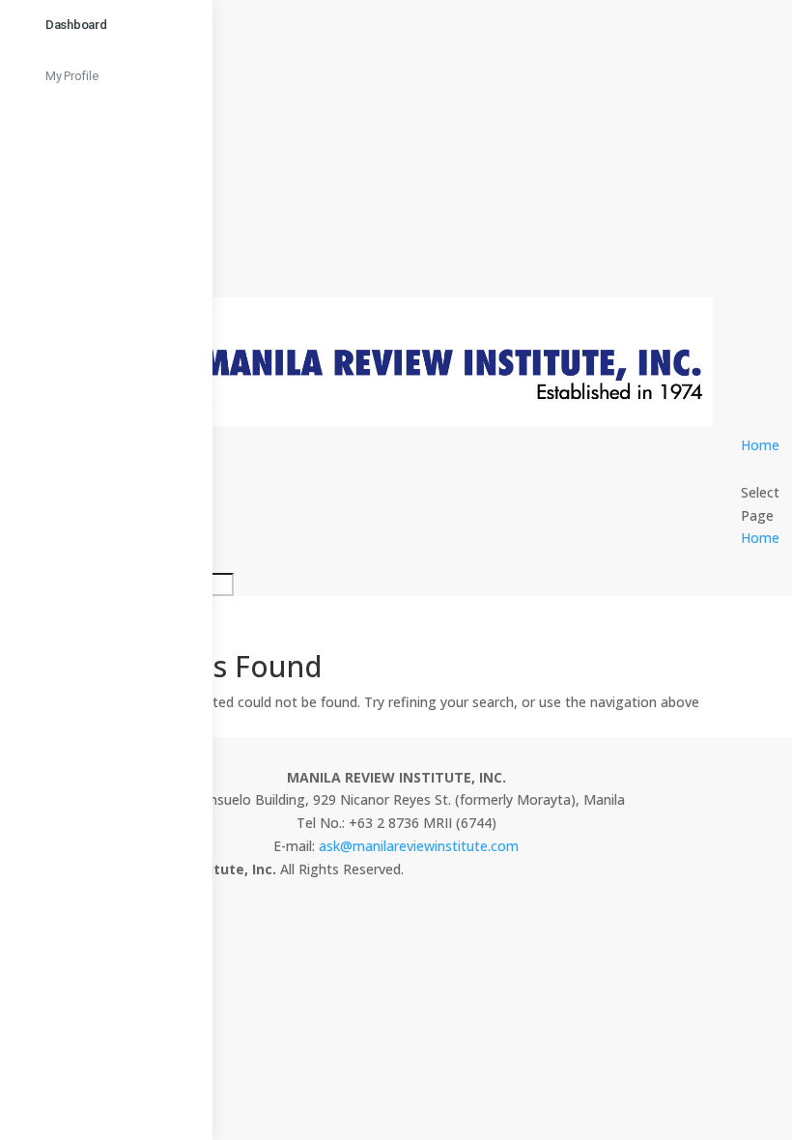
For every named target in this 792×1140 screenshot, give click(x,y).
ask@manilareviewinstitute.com (419, 846)
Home (760, 445)
